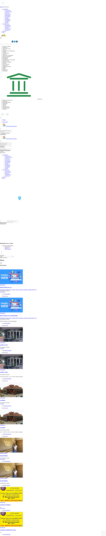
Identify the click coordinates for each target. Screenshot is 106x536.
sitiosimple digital (31, 289)
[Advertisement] (37, 233)
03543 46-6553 (8, 405)
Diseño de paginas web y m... (6, 287)
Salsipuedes (7, 15)
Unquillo (6, 17)
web (36, 318)
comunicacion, (3, 289)
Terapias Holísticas (3, 453)
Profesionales (8, 28)
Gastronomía (8, 26)
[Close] (0, 220)
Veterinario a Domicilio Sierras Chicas (8, 529)
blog (3, 32)
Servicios (7, 27)
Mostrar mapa (5, 296)
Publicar (1, 6)
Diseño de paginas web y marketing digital (9, 315)
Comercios (7, 30)
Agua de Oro (8, 14)
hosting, (17, 289)
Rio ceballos (7, 16)
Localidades (5, 9)
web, (36, 289)
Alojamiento (7, 25)
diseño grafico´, (9, 289)
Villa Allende (7, 20)
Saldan (6, 22)
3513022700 (7, 461)
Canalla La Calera (4, 344)
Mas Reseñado (8, 246)
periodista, (25, 289)
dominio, (14, 289)
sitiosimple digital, (31, 318)
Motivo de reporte (3, 222)
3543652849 (7, 294)
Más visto (7, 247)
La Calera (7, 21)
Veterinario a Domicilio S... (5, 504)
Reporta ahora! (3, 223)
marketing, (21, 289)
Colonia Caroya (8, 11)
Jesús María (7, 10)
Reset (1, 262)
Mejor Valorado (8, 249)
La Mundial (2, 400)
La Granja (7, 12)
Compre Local (5, 23)
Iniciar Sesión (5, 121)
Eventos (4, 31)
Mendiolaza (7, 19)
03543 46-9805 (8, 350)
